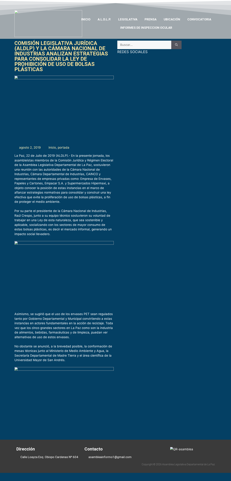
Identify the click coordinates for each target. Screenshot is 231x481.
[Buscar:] (144, 45)
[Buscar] (176, 45)
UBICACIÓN (172, 19)
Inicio (85, 19)
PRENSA (150, 19)
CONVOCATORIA (199, 19)
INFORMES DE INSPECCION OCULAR (146, 27)
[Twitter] (192, 4)
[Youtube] (199, 4)
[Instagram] (206, 4)
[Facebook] (185, 4)
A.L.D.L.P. (104, 19)
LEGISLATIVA (127, 19)
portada (63, 147)
